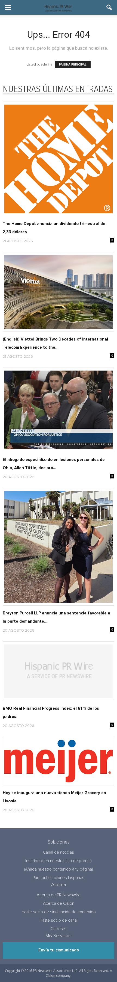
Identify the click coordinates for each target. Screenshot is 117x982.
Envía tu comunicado (58, 950)
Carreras (58, 929)
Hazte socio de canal (58, 920)
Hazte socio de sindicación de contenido (58, 912)
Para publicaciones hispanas (58, 878)
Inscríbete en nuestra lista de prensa (58, 861)
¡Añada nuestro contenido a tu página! (58, 869)
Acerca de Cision (58, 903)
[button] (109, 7)
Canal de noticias (58, 852)
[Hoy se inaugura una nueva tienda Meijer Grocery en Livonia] (58, 761)
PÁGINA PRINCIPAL (73, 64)
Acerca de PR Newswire (59, 895)
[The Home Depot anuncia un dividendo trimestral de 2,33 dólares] (58, 159)
